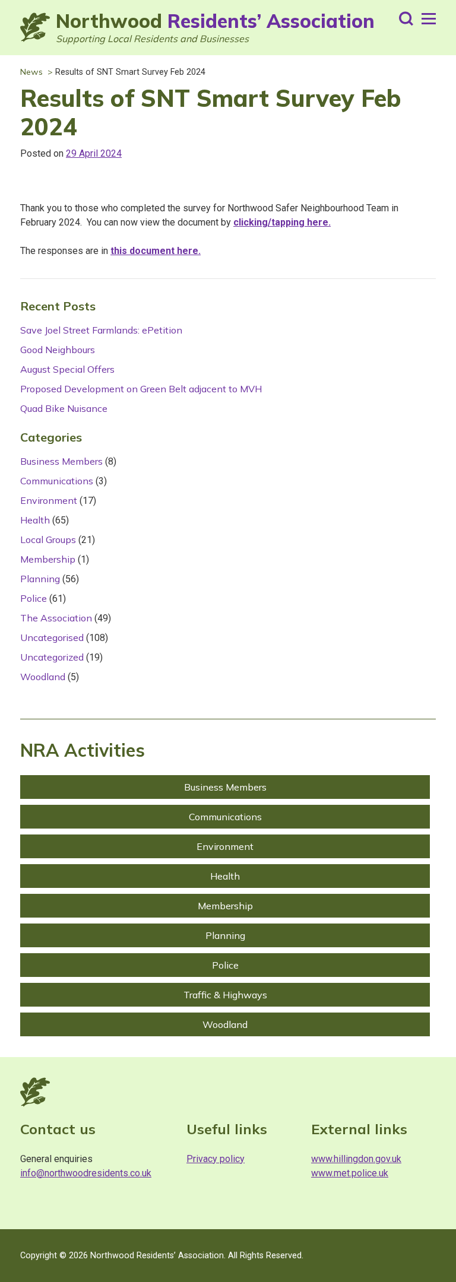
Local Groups (48, 539)
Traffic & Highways (225, 995)
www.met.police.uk (349, 1173)
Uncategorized (52, 657)
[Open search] (406, 19)
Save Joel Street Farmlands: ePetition (101, 330)
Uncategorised (52, 637)
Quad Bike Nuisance (63, 408)
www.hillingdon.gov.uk (356, 1158)
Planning (40, 579)
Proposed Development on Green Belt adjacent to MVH (141, 389)
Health (35, 520)
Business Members (61, 461)
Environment (48, 500)
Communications (56, 481)
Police (33, 598)
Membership (47, 559)
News (31, 71)
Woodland (42, 677)
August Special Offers (67, 369)
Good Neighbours (57, 350)
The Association (56, 618)
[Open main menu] (429, 19)
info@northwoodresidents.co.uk (85, 1173)
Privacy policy (215, 1158)
